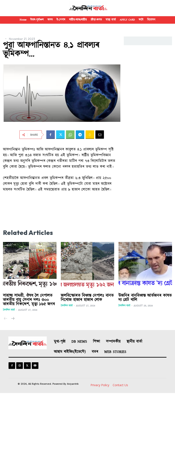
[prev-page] (5, 319)
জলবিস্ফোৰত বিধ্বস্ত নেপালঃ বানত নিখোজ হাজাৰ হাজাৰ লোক (87, 298)
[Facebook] (50, 134)
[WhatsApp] (70, 134)
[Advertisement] (87, 425)
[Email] (99, 134)
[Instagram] (19, 365)
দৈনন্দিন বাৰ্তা (9, 310)
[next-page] (12, 319)
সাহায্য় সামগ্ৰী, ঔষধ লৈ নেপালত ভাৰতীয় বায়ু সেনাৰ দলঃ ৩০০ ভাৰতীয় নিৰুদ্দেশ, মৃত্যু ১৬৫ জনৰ (29, 300)
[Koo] (90, 134)
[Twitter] (60, 134)
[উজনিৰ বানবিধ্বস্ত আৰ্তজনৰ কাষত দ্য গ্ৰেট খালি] (145, 266)
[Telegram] (80, 134)
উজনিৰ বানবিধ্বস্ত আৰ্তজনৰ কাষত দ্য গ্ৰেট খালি (145, 298)
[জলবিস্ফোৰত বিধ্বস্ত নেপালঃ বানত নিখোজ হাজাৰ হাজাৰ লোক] (87, 266)
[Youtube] (35, 365)
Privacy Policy (99, 385)
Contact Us (120, 385)
